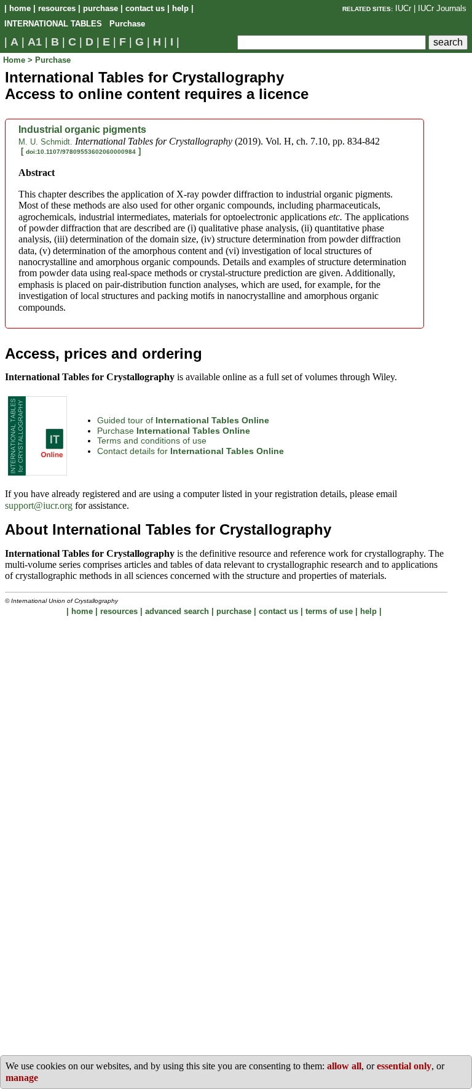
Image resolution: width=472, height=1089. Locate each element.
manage (22, 1077)
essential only (404, 1066)
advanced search (177, 611)
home (20, 8)
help (180, 8)
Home (15, 60)
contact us (145, 8)
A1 (35, 42)
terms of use (329, 611)
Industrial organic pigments (82, 129)
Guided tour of (183, 420)
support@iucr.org (39, 505)
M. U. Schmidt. (45, 141)
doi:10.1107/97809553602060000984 (81, 151)
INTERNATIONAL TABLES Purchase (74, 23)
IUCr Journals (442, 8)
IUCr (403, 8)
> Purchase (49, 60)
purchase (100, 8)
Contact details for (190, 451)
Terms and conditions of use (151, 440)
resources (57, 8)
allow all (344, 1066)
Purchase (173, 431)
